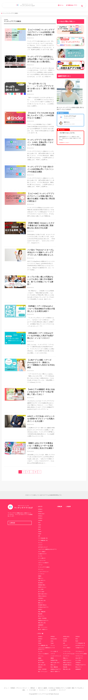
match (39, 524)
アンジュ (40, 542)
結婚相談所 (40, 625)
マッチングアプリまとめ (68, 653)
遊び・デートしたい (42, 627)
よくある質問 (52, 690)
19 (35, 472)
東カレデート (41, 616)
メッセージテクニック (43, 571)
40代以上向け (41, 513)
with (39, 536)
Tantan (39, 531)
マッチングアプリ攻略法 (44, 567)
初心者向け (40, 582)
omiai (39, 527)
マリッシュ (40, 569)
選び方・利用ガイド (42, 629)
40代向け (40, 516)
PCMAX (65, 641)
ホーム (61, 5)
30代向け (40, 511)
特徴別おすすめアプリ (43, 620)
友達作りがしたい (42, 587)
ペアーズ (40, 565)
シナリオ (53, 647)
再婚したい (40, 578)
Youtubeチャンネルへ (64, 142)
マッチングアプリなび (42, 694)
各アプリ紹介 (41, 591)
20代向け (40, 509)
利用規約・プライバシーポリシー (19, 688)
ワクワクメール (79, 656)
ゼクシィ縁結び (41, 551)
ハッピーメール (41, 560)
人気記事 (68, 506)
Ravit (39, 529)
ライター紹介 (32, 690)
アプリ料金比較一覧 (42, 538)
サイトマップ (62, 690)
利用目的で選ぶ (41, 585)
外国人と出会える (42, 596)
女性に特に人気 (41, 600)
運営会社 (33, 688)
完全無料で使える (42, 605)
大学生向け (40, 598)
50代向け (40, 518)
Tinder (39, 533)
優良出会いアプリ (72, 5)
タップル (40, 556)
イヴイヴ (40, 544)
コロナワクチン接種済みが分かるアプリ (47, 549)
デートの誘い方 (41, 558)
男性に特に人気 (41, 622)
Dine (39, 522)
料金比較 (40, 613)
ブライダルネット (80, 651)
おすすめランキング (42, 547)
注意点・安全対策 (42, 618)
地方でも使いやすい (42, 593)
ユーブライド (41, 573)
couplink (40, 520)
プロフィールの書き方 (43, 562)
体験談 (39, 576)
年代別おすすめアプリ (43, 607)
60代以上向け (54, 638)
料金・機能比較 (41, 611)
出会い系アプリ (41, 580)
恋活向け (40, 609)
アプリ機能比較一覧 (42, 540)
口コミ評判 (40, 589)
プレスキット (42, 690)
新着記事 (60, 506)
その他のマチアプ (42, 553)
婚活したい (40, 602)
